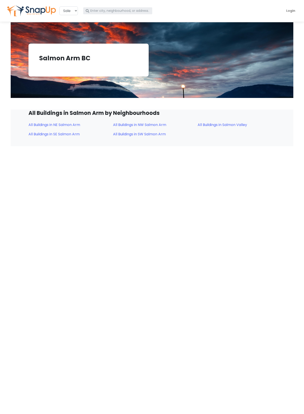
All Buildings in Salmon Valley (222, 124)
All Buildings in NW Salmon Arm (139, 124)
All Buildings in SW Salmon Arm (139, 134)
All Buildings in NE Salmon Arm (54, 124)
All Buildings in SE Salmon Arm (54, 134)
